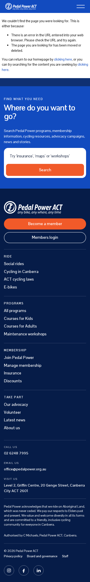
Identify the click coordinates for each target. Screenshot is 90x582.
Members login (45, 237)
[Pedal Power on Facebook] (24, 570)
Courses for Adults (20, 326)
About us (12, 428)
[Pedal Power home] (45, 207)
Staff (65, 556)
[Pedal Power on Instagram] (9, 570)
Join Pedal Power (19, 357)
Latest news (14, 420)
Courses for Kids (18, 318)
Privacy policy (13, 556)
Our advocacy (16, 404)
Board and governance (42, 556)
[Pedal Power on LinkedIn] (38, 570)
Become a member (45, 223)
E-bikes (10, 287)
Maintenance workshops (25, 334)
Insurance (12, 373)
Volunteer (12, 412)
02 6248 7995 (16, 453)
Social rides (14, 263)
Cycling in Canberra (21, 271)
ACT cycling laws (19, 279)
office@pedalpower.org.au (25, 469)
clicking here (63, 59)
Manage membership (22, 365)
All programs (15, 310)
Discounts (13, 381)
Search (45, 169)
